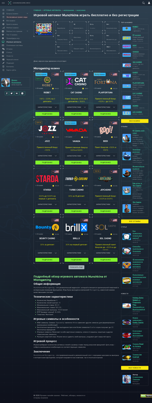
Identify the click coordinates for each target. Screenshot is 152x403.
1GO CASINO (137, 62)
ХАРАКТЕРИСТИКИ (45, 107)
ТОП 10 (38, 74)
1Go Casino (137, 202)
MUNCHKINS (81, 10)
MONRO (135, 106)
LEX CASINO (137, 112)
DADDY (135, 72)
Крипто (38, 78)
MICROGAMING (69, 10)
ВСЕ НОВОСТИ (135, 368)
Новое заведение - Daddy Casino (138, 320)
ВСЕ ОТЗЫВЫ (134, 221)
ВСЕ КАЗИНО (134, 121)
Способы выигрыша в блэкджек (138, 248)
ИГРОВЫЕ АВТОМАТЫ (52, 10)
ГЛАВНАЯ (37, 10)
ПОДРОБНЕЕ (47, 114)
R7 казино (137, 35)
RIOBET (135, 27)
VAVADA (136, 52)
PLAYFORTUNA (138, 83)
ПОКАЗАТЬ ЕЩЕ (76, 267)
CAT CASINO (137, 93)
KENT (135, 45)
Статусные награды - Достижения (138, 333)
